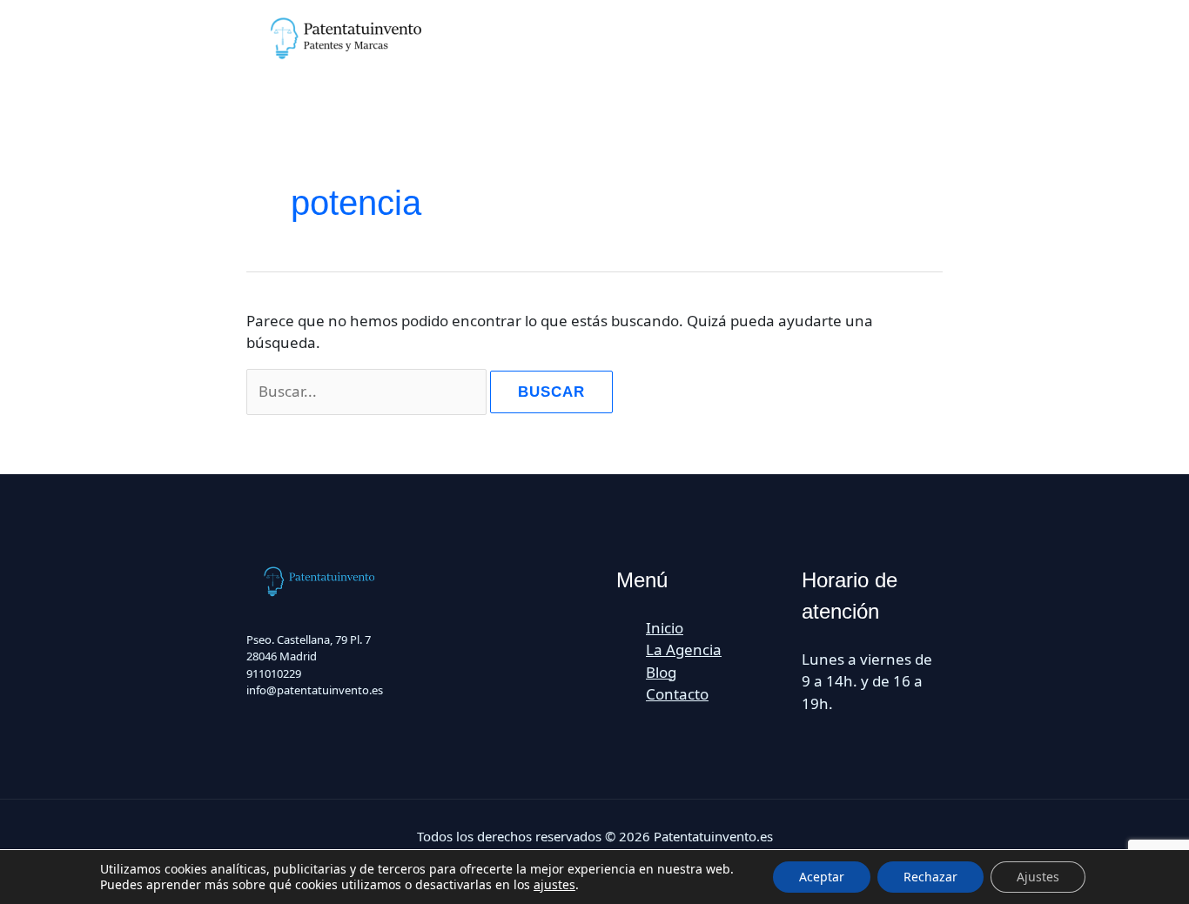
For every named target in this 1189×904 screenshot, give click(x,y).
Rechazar (930, 876)
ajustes (554, 885)
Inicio (664, 628)
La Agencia (684, 649)
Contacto (677, 694)
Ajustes (1038, 876)
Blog (661, 672)
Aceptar (821, 876)
